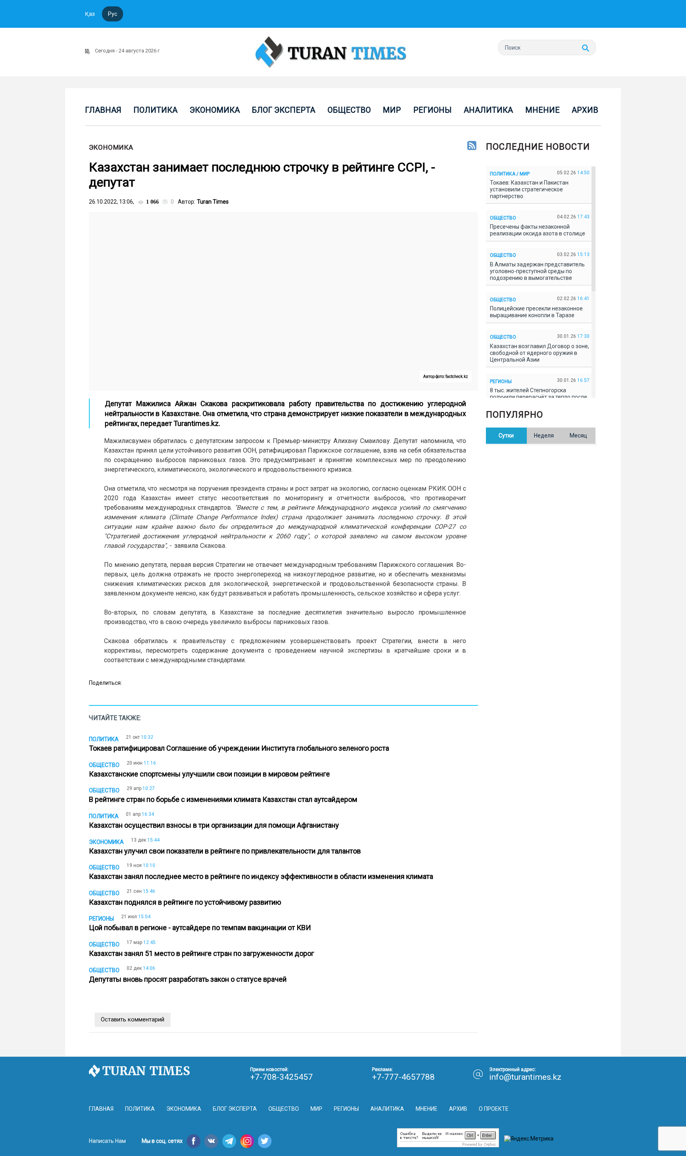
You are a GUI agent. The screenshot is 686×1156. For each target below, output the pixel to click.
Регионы (432, 110)
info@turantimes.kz (525, 1077)
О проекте (494, 1109)
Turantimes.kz (196, 423)
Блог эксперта (283, 110)
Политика (155, 110)
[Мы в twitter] (265, 1141)
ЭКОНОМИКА (111, 147)
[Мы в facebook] (193, 1141)
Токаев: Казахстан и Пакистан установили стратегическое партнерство (529, 189)
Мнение (542, 110)
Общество (349, 110)
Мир (392, 110)
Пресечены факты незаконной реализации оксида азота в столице (539, 230)
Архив (585, 110)
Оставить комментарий (132, 1019)
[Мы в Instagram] (247, 1141)
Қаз (90, 14)
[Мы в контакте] (211, 1141)
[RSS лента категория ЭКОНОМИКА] (471, 146)
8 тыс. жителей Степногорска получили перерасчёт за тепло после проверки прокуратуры (538, 397)
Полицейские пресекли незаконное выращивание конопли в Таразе (536, 311)
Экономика (215, 110)
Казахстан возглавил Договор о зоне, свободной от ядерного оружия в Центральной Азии (539, 353)
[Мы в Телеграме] (229, 1141)
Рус (112, 14)
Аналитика (488, 110)
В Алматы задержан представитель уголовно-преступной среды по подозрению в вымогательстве (537, 271)
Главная (103, 110)
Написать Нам (107, 1141)
